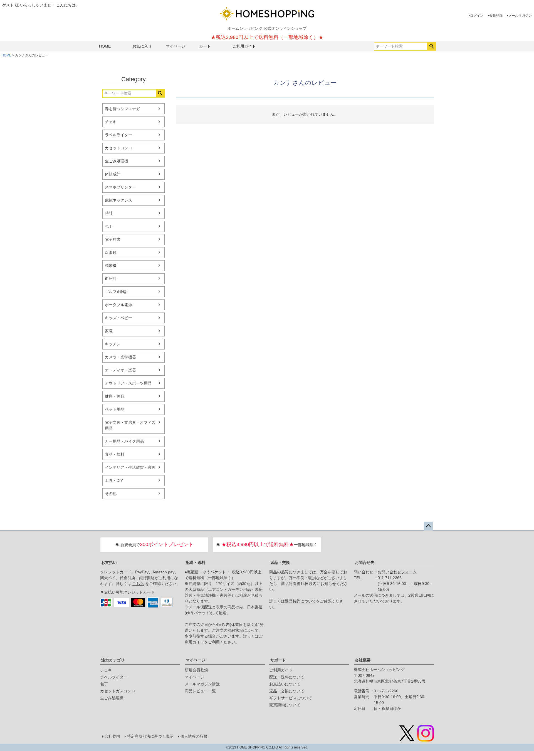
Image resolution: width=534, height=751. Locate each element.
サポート (278, 660)
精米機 (111, 265)
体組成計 (112, 174)
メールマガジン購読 (202, 684)
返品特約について (300, 601)
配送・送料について (286, 677)
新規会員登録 (196, 670)
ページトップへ (428, 526)
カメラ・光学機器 (120, 357)
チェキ (111, 122)
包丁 (109, 226)
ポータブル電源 (118, 305)
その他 (111, 493)
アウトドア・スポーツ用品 (128, 383)
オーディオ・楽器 (120, 370)
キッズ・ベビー (118, 318)
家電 (109, 331)
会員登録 (496, 16)
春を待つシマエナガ (122, 108)
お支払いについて (284, 684)
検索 (431, 46)
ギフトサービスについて (290, 698)
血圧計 (111, 278)
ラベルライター (118, 135)
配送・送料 (195, 562)
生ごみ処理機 (116, 161)
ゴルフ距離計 (116, 291)
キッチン (112, 344)
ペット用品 (114, 409)
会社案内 (112, 736)
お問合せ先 (364, 562)
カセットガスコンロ (117, 691)
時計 (109, 213)
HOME (105, 46)
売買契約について (284, 705)
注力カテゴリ (113, 660)
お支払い (109, 562)
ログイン (476, 16)
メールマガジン (520, 16)
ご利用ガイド (244, 46)
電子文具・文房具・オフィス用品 (130, 425)
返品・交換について (286, 691)
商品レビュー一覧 (200, 691)
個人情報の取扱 (193, 736)
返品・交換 (280, 562)
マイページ (175, 46)
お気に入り (142, 46)
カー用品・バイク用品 (124, 441)
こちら (138, 583)
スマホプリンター (120, 187)
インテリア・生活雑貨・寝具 (130, 467)
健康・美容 (114, 396)
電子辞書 (112, 239)
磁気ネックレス (118, 200)
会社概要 (362, 660)
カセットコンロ (118, 148)
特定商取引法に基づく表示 (150, 736)
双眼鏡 (111, 252)
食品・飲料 (114, 454)
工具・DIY (114, 480)
